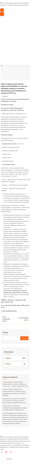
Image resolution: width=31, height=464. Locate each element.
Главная (3, 44)
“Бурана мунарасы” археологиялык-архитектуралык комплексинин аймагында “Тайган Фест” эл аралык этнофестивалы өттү (15, 384)
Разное (8, 364)
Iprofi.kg (9, 459)
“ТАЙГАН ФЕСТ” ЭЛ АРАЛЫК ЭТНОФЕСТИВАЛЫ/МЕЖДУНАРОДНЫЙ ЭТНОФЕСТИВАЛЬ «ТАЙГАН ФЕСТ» (15, 408)
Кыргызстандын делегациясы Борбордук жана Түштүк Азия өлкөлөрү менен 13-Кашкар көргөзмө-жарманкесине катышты (14, 401)
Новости (9, 44)
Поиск (5, 332)
